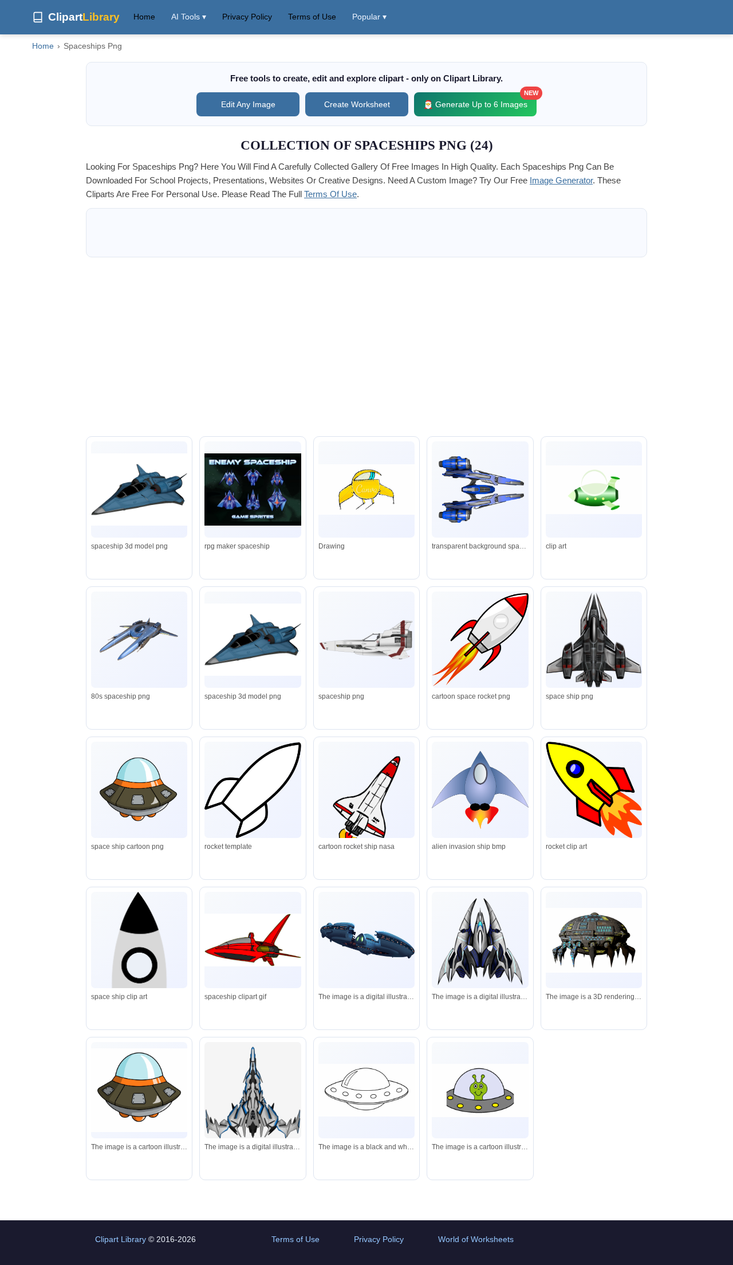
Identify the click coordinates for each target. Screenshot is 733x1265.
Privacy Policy (247, 16)
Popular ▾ (369, 16)
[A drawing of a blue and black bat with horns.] (480, 940)
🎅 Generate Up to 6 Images (480, 100)
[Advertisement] (366, 347)
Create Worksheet (357, 104)
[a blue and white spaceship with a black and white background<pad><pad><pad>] (252, 1091)
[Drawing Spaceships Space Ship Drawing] (366, 489)
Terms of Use (312, 16)
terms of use (330, 194)
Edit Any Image (248, 104)
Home (144, 16)
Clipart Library (120, 1239)
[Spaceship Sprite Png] (252, 489)
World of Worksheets (476, 1239)
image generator (561, 180)
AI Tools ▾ (188, 16)
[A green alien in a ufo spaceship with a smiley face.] (480, 1090)
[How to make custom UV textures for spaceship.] (139, 640)
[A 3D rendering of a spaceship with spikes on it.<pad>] (594, 940)
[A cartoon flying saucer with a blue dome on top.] (139, 1090)
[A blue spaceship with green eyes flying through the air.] (366, 940)
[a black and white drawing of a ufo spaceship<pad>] (366, 1090)
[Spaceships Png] (139, 489)
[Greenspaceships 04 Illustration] (594, 489)
